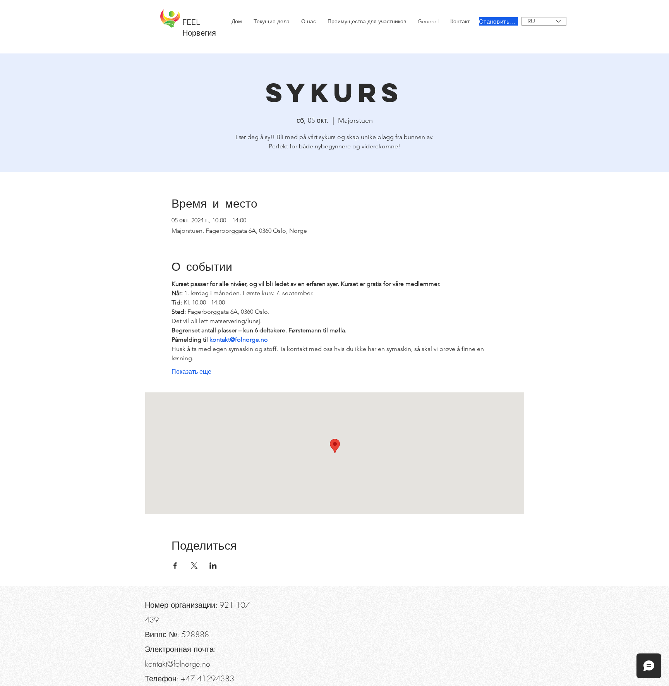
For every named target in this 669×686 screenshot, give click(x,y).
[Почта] (57, 7)
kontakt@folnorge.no (177, 663)
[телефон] (157, 7)
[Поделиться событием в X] (194, 565)
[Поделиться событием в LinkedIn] (213, 565)
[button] (188, 7)
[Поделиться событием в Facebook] (175, 565)
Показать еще (191, 371)
